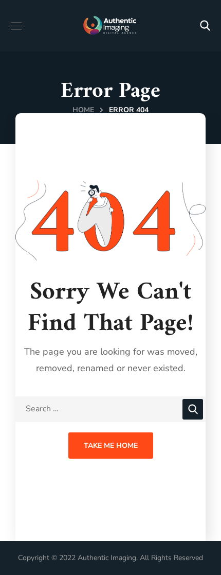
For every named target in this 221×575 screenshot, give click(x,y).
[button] (205, 25)
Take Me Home (111, 445)
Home (83, 110)
